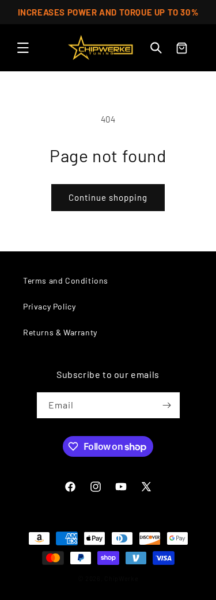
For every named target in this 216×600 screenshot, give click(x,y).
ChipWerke (121, 578)
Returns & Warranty (60, 332)
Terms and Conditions (65, 280)
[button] (23, 47)
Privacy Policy (49, 306)
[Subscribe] (167, 405)
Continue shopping (108, 197)
